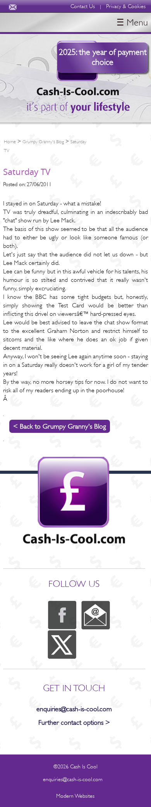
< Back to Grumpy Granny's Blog (59, 426)
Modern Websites (75, 796)
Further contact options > (74, 722)
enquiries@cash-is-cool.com (74, 709)
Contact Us (82, 6)
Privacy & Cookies (126, 6)
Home (10, 141)
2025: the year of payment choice (103, 57)
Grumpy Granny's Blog (43, 141)
